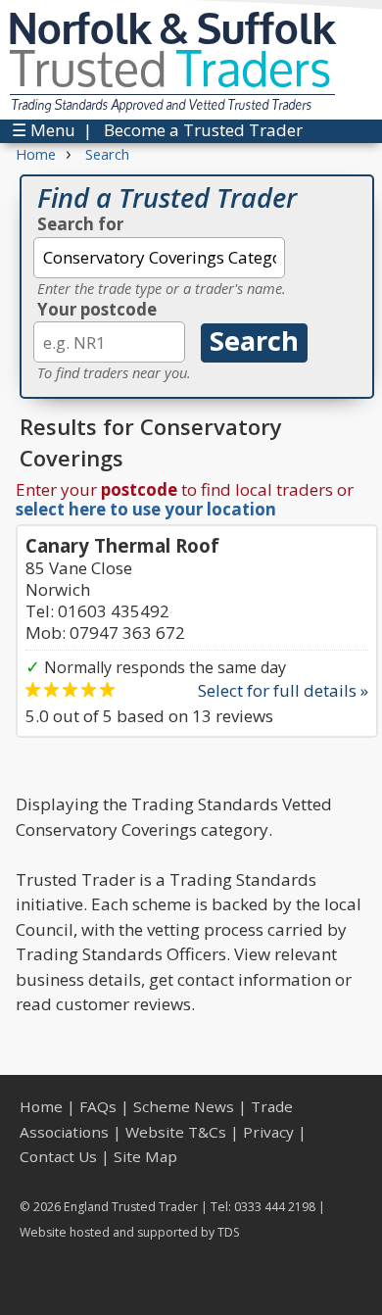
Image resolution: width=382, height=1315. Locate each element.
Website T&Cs (175, 1132)
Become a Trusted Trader (203, 130)
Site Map (145, 1156)
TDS (228, 1232)
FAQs (98, 1106)
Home (41, 1106)
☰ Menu (43, 130)
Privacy (268, 1132)
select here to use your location (146, 509)
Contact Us (58, 1156)
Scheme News (183, 1106)
